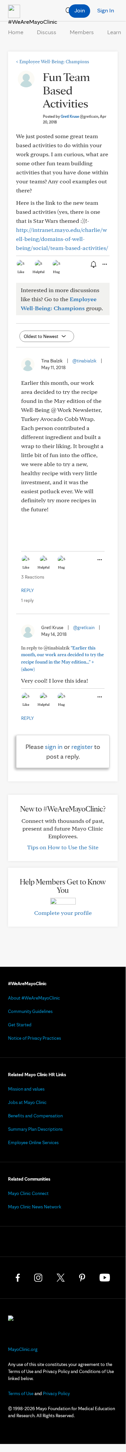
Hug (56, 271)
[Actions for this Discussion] (104, 264)
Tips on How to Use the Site (63, 847)
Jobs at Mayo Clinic (27, 1102)
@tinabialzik (84, 360)
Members (82, 31)
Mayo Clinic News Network (34, 1206)
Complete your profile (63, 912)
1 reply (27, 600)
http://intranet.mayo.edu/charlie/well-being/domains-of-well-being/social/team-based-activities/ (62, 238)
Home (15, 31)
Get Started (20, 1024)
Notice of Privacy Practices (34, 1038)
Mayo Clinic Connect (28, 1193)
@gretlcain (83, 627)
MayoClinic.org (23, 1349)
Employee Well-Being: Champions (52, 61)
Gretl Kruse (79, 116)
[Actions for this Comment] (99, 560)
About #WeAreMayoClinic (34, 998)
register (82, 747)
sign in (54, 747)
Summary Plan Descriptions (35, 1129)
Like (20, 271)
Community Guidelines (30, 1011)
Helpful (39, 271)
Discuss (46, 31)
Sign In (105, 10)
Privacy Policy (56, 1393)
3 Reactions (32, 577)
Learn (114, 31)
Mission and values (26, 1089)
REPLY (27, 590)
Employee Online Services (33, 1142)
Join (79, 10)
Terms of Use (21, 1393)
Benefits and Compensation (35, 1115)
